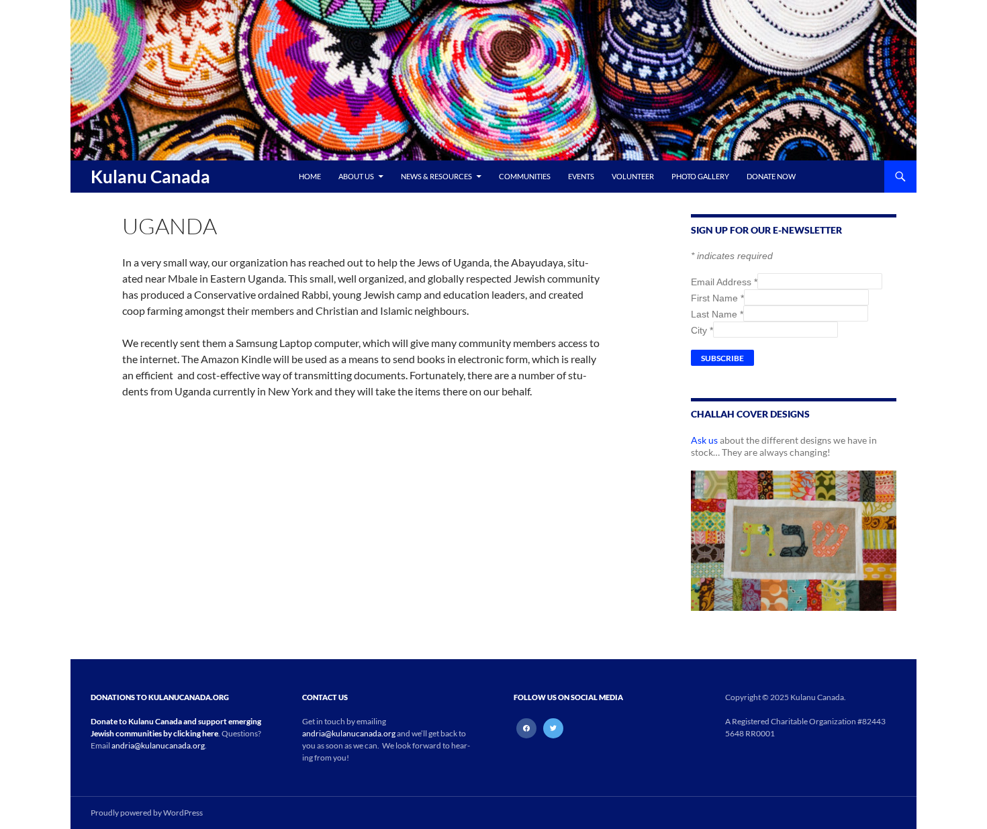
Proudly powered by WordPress (147, 813)
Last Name (717, 314)
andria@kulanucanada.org (158, 745)
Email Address (724, 282)
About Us (356, 176)
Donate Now (771, 176)
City (702, 330)
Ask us (704, 440)
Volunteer (633, 176)
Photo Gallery (700, 176)
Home (310, 176)
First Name (717, 298)
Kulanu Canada (150, 176)
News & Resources (436, 176)
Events (581, 176)
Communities (525, 176)
